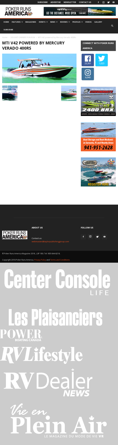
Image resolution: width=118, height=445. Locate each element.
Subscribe (42, 2)
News (52, 22)
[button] (112, 25)
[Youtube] (113, 2)
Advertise (56, 2)
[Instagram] (103, 2)
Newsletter (70, 2)
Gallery (98, 22)
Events (42, 22)
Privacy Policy (40, 260)
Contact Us (85, 2)
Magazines (30, 22)
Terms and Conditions (60, 260)
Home (6, 22)
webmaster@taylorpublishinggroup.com (50, 241)
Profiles (76, 22)
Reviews (64, 22)
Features (16, 22)
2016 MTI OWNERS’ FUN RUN (22, 37)
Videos (88, 22)
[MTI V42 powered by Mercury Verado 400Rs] (39, 82)
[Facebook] (98, 2)
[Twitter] (108, 2)
